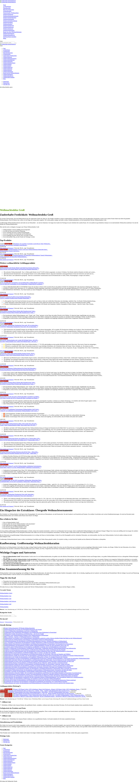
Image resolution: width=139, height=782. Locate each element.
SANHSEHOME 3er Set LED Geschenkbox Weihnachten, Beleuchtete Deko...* (20, 481)
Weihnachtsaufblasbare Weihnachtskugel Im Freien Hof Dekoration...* (18, 370)
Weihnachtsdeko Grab (5, 598)
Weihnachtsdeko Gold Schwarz (8, 601)
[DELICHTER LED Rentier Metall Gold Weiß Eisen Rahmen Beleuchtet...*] (19, 268)
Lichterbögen (6, 749)
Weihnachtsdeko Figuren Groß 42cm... (10, 251)
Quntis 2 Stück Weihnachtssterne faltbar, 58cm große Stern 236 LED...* (18, 425)
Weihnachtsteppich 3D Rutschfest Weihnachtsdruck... (13, 256)
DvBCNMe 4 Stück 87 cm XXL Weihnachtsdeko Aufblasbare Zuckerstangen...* (20, 467)
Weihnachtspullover (8, 775)
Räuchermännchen (8, 752)
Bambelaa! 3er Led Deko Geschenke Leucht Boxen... (13, 245)
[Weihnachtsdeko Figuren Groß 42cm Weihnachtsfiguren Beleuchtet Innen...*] (28, 249)
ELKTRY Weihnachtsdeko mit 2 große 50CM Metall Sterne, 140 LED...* (19, 341)
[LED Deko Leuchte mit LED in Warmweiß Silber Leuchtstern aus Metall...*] (19, 396)
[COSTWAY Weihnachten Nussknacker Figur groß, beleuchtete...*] (17, 494)
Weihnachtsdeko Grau (5, 596)
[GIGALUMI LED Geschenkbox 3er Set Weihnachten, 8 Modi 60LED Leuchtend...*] (22, 282)
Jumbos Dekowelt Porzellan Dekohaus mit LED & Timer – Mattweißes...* (19, 453)
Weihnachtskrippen (8, 771)
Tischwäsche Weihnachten (10, 755)
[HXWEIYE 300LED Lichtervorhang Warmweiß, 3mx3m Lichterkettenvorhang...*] (34, 696)
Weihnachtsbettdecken (9, 759)
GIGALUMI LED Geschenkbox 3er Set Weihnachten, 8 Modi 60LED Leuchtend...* (21, 284)
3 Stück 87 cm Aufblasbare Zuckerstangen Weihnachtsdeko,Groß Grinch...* (19, 410)
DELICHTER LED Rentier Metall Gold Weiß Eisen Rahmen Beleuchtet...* (19, 269)
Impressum (6, 81)
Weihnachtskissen (7, 768)
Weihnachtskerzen (7, 767)
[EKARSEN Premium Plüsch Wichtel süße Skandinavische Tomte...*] (18, 311)
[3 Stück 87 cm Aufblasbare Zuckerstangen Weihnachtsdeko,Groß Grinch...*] (19, 409)
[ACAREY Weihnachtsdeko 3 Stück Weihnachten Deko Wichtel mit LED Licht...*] (34, 695)
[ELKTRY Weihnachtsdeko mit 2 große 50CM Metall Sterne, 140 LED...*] (19, 340)
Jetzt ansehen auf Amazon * (7, 248)
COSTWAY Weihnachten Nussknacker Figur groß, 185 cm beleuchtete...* (19, 326)
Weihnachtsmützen (8, 774)
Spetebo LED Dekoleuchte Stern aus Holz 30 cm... (57, 690)
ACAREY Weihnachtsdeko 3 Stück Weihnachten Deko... (70, 695)
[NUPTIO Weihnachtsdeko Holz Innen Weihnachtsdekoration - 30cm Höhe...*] (28, 692)
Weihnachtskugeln (8, 761)
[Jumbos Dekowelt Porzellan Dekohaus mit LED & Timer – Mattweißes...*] (19, 452)
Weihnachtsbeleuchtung (9, 762)
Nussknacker (6, 751)
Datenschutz (6, 83)
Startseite (2, 622)
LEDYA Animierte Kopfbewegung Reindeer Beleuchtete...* (15, 298)
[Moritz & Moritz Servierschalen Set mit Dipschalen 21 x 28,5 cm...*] (30, 693)
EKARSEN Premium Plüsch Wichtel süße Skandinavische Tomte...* (17, 312)
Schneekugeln (6, 754)
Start (4, 748)
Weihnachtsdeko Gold (5, 604)
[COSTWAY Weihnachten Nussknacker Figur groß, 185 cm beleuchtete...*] (19, 325)
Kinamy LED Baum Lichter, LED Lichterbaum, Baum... (65, 689)
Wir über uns (6, 84)
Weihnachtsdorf (7, 765)
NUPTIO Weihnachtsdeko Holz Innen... (59, 692)
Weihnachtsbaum (7, 757)
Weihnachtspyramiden (8, 777)
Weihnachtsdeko (4, 606)
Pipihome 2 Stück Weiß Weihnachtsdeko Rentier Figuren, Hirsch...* (17, 355)
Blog (4, 778)
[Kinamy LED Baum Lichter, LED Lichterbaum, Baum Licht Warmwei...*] (32, 689)
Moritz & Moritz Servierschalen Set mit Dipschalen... (61, 693)
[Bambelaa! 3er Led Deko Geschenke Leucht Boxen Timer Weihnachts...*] (32, 243)
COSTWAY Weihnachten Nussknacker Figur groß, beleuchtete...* (17, 495)
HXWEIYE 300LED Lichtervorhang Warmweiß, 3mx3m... (71, 696)
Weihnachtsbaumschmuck (9, 758)
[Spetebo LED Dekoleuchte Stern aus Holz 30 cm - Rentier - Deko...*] (26, 690)
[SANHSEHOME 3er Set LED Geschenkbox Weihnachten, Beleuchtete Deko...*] (21, 480)
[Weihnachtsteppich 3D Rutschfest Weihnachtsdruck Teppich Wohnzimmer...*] (33, 255)
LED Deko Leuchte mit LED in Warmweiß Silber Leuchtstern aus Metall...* (19, 398)
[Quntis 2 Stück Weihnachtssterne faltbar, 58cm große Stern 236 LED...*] (18, 423)
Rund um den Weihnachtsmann (11, 772)
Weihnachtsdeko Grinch (6, 593)
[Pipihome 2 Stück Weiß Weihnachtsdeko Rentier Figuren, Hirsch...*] (17, 353)
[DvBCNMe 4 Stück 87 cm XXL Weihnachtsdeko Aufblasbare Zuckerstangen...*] (21, 466)
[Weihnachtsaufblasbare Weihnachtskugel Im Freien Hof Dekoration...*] (18, 368)
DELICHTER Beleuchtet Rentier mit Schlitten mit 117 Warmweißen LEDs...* (20, 440)
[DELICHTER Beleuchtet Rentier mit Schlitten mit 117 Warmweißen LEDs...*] (20, 438)
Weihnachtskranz (7, 770)
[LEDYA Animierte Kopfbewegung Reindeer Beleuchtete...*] (15, 296)
